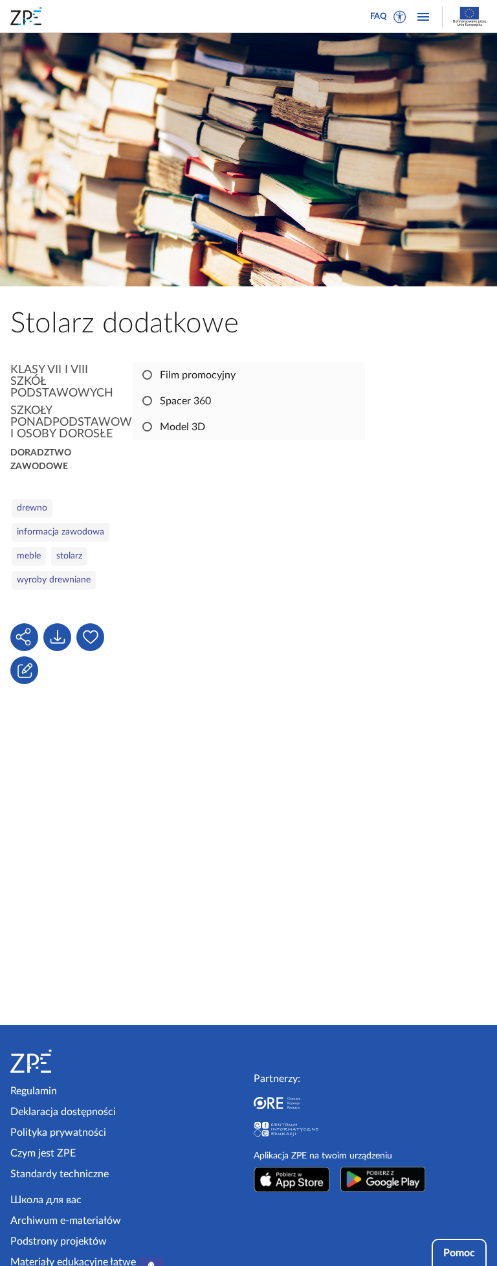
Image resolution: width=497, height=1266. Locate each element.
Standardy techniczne (59, 1174)
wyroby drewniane (54, 579)
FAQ (378, 16)
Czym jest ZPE (43, 1153)
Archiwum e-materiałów (65, 1220)
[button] (400, 17)
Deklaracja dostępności (63, 1112)
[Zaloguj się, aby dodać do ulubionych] (90, 637)
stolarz (69, 555)
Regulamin (33, 1091)
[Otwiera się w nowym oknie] (292, 1179)
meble (29, 555)
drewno (32, 507)
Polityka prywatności (58, 1132)
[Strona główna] (66, 1061)
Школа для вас (46, 1200)
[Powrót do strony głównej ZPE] (28, 16)
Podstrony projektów (58, 1241)
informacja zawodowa (60, 531)
